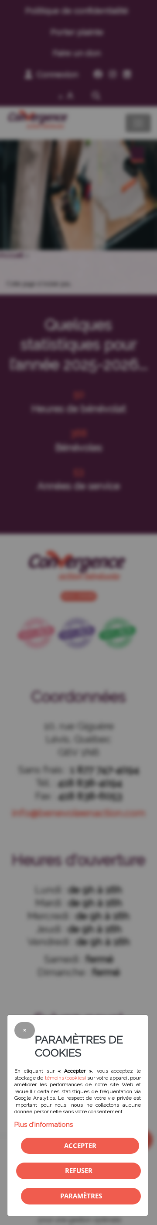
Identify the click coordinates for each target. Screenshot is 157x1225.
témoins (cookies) (65, 1078)
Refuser (78, 1170)
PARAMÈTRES (81, 1195)
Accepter (80, 1145)
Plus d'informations (43, 1125)
